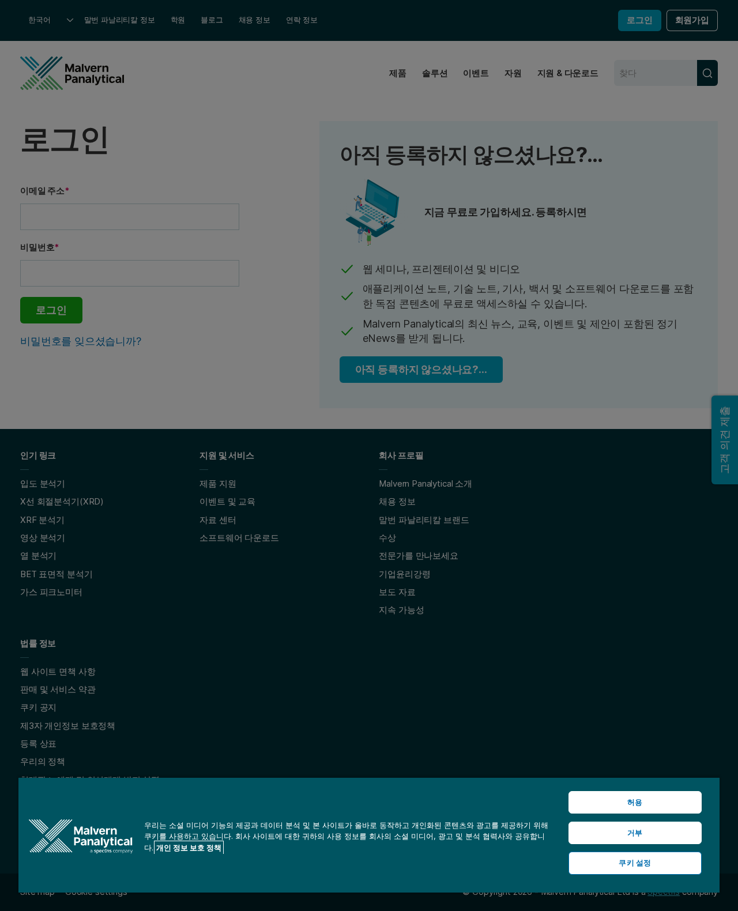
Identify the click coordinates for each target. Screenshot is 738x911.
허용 (634, 802)
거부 (634, 832)
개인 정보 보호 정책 (188, 847)
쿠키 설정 (635, 862)
